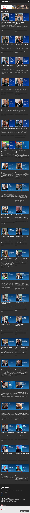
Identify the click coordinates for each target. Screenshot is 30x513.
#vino (5, 51)
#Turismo (2, 396)
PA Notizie (16, 152)
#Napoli (2, 30)
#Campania (16, 52)
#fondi (24, 114)
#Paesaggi (2, 375)
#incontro (2, 287)
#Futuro (25, 51)
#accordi (8, 51)
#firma (16, 51)
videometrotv (7, 1)
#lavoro (21, 93)
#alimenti (16, 157)
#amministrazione (17, 201)
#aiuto (19, 157)
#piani (8, 375)
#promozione (8, 396)
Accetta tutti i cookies (24, 511)
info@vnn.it (2, 493)
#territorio (6, 375)
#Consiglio (2, 156)
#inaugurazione (17, 200)
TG (1, 23)
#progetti (22, 114)
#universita (22, 51)
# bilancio (6, 156)
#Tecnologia (6, 266)
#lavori (21, 221)
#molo (24, 221)
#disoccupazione (25, 93)
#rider (11, 177)
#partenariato (11, 51)
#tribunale (21, 200)
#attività (22, 157)
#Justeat (6, 177)
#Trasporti (9, 177)
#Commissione (17, 396)
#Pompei (2, 51)
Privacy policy (3, 495)
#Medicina (2, 266)
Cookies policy (8, 495)
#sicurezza (2, 177)
